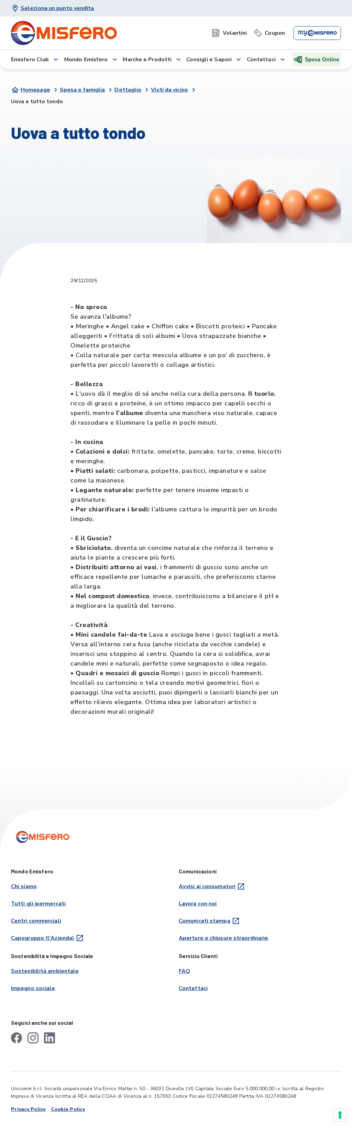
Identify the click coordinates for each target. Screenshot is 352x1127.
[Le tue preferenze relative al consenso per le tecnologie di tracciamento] (339, 1114)
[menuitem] (229, 33)
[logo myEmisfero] (317, 33)
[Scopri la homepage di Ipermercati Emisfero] (64, 33)
